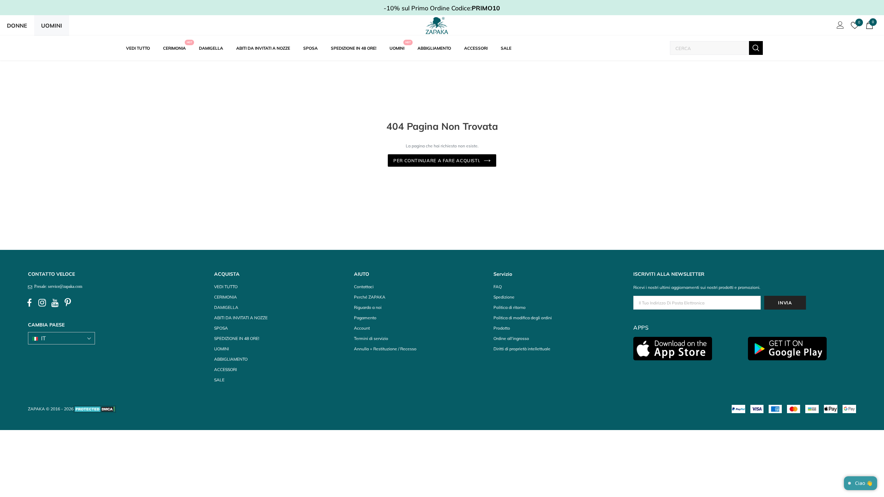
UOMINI (51, 25)
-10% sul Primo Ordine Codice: (442, 8)
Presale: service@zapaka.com (57, 286)
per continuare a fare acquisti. (436, 160)
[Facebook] (29, 303)
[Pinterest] (67, 303)
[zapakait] (437, 25)
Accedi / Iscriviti (839, 27)
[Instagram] (42, 303)
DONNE (17, 25)
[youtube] (55, 303)
